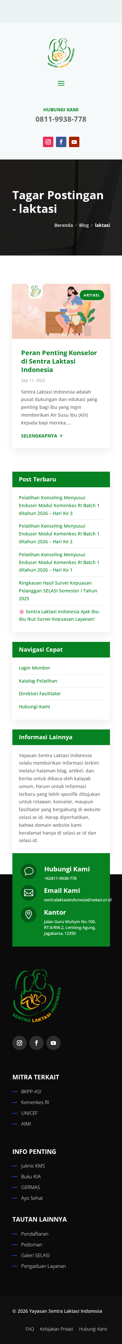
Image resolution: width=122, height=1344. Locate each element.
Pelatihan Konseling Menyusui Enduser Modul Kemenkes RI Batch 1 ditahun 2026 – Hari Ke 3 (59, 505)
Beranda (63, 225)
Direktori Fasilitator (40, 693)
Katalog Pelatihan (38, 681)
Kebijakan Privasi (56, 1329)
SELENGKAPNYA (39, 436)
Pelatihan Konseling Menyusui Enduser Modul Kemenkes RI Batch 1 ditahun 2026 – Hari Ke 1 (59, 562)
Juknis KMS (33, 1165)
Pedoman (31, 1244)
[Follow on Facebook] (61, 142)
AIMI (26, 1123)
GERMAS (30, 1187)
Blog (84, 225)
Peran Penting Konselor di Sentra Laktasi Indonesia (59, 361)
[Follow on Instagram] (48, 142)
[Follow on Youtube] (74, 142)
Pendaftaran (34, 1233)
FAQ (30, 1329)
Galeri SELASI (35, 1255)
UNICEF (29, 1113)
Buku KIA (31, 1176)
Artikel (92, 295)
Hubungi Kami (34, 706)
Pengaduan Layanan (43, 1266)
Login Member (34, 668)
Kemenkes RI (35, 1102)
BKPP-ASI (31, 1091)
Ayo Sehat (32, 1198)
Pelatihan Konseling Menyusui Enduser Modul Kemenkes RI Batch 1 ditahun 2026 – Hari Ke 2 (59, 534)
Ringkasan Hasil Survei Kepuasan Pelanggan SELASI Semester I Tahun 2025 (58, 591)
